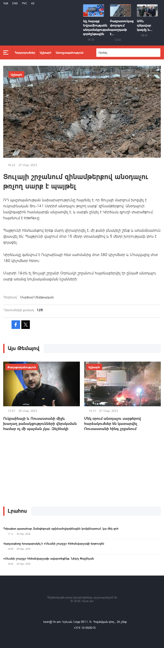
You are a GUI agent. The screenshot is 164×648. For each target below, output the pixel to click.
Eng (15, 3)
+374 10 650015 (85, 627)
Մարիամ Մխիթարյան (37, 297)
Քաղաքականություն (21, 367)
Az (32, 3)
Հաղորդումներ (25, 52)
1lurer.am (87, 601)
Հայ (5, 3)
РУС (24, 3)
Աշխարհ (45, 52)
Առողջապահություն (69, 52)
